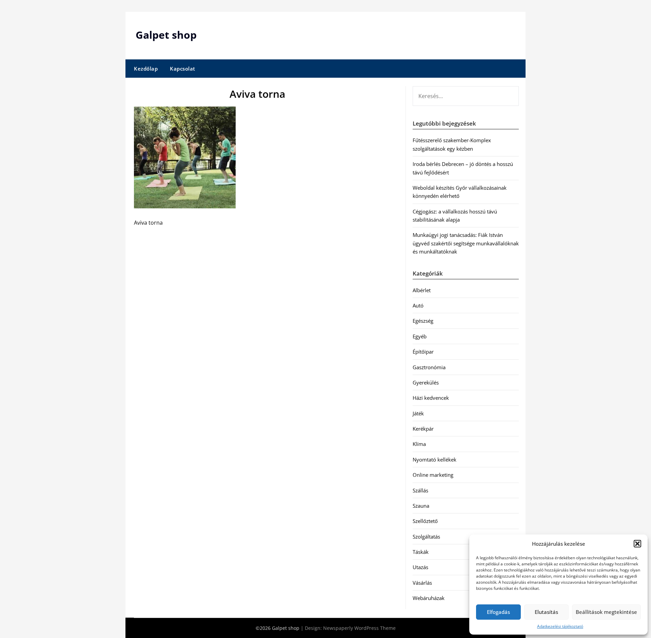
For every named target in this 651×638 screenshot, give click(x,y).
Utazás (420, 567)
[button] (637, 543)
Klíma (419, 443)
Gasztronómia (429, 367)
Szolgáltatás (426, 536)
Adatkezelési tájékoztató (560, 626)
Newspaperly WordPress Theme (359, 628)
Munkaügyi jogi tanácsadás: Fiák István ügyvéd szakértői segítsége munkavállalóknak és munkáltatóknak (466, 243)
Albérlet (422, 290)
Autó (418, 305)
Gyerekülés (426, 382)
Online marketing (433, 474)
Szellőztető (425, 521)
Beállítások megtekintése (606, 611)
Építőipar (423, 351)
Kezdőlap (146, 68)
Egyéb (420, 336)
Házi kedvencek (431, 397)
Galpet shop (166, 35)
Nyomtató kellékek (434, 459)
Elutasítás (546, 611)
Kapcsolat (182, 68)
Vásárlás (422, 582)
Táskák (421, 551)
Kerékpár (423, 428)
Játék (418, 413)
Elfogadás (498, 611)
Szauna (421, 505)
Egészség (423, 320)
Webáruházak (429, 598)
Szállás (420, 490)
